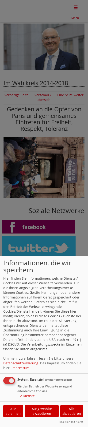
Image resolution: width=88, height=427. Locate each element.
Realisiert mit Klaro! (71, 421)
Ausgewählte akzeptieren (42, 411)
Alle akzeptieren (71, 411)
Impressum (20, 368)
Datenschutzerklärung (20, 363)
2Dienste (26, 396)
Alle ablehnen (13, 411)
